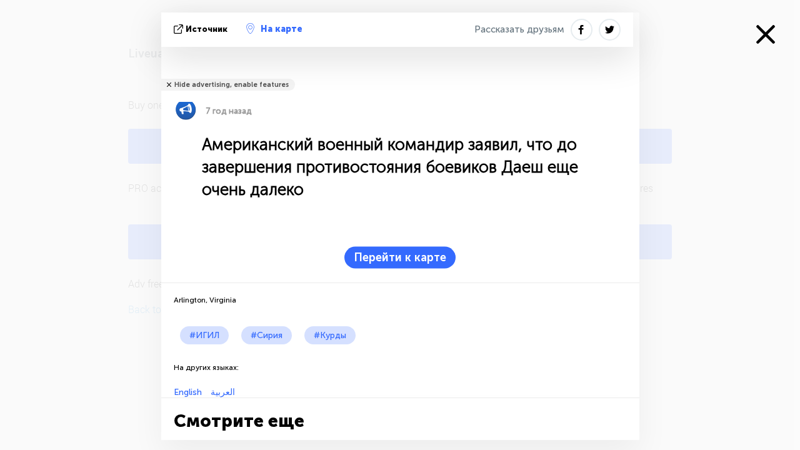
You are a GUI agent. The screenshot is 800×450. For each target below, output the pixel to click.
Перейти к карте (400, 257)
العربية (221, 392)
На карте (281, 29)
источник (207, 29)
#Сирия (266, 335)
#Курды (330, 335)
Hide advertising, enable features (231, 85)
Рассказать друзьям (519, 29)
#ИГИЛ (204, 335)
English (188, 392)
